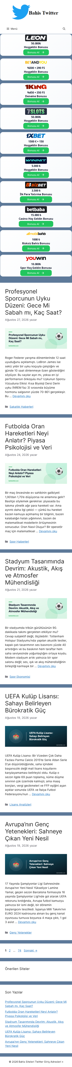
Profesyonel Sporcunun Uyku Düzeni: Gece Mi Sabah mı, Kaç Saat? (33, 302)
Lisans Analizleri (20, 804)
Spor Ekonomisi (20, 676)
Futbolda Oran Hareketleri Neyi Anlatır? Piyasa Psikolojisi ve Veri (28, 437)
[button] (64, 29)
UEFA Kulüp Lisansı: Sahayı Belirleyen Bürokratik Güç (32, 703)
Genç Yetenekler (21, 932)
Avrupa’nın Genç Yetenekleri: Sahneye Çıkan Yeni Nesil (33, 831)
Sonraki (30, 950)
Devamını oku (22, 396)
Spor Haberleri (19, 541)
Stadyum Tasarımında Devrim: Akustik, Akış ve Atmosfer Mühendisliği (34, 572)
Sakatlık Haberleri (21, 406)
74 (20, 950)
